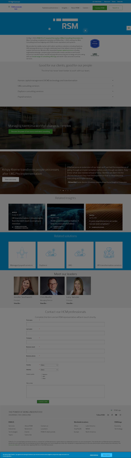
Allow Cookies (106, 455)
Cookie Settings (94, 455)
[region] (65, 455)
